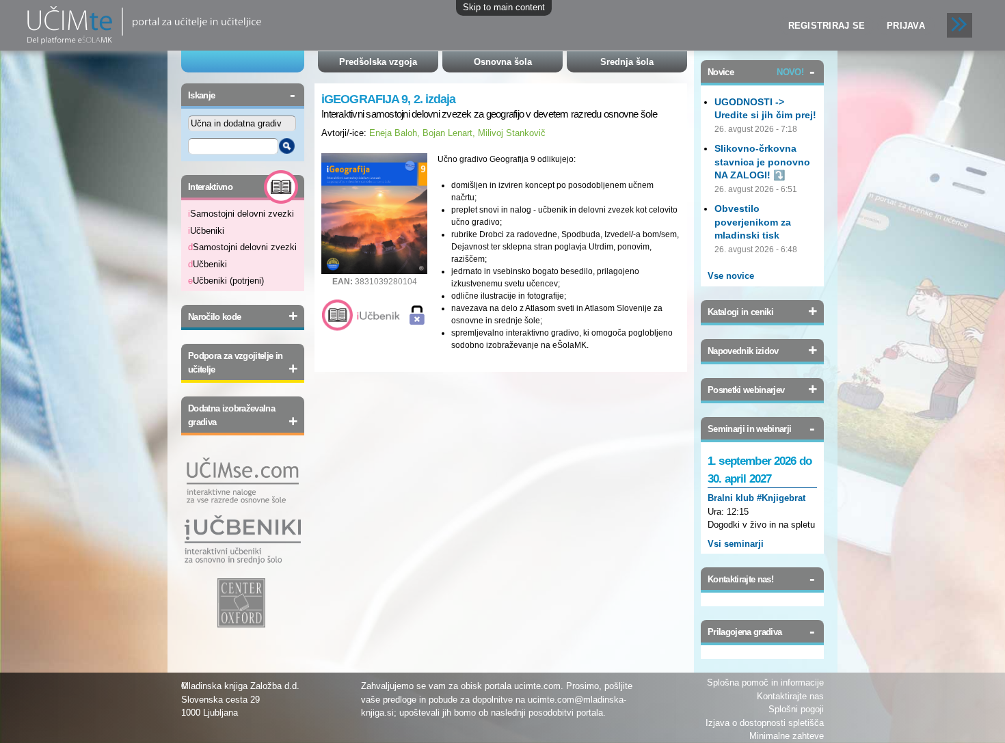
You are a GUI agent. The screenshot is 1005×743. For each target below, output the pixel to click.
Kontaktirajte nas (790, 696)
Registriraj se (827, 26)
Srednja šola (627, 62)
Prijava (906, 26)
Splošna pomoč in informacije (765, 682)
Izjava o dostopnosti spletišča (765, 723)
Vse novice (731, 276)
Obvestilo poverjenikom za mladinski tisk (752, 222)
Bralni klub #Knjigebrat (756, 498)
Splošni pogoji (796, 709)
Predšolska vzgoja (378, 62)
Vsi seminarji (736, 544)
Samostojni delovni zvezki (241, 213)
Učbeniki (206, 231)
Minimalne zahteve (786, 736)
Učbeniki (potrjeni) (226, 280)
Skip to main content (504, 7)
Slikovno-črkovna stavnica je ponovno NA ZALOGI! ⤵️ (762, 161)
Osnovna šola (503, 62)
